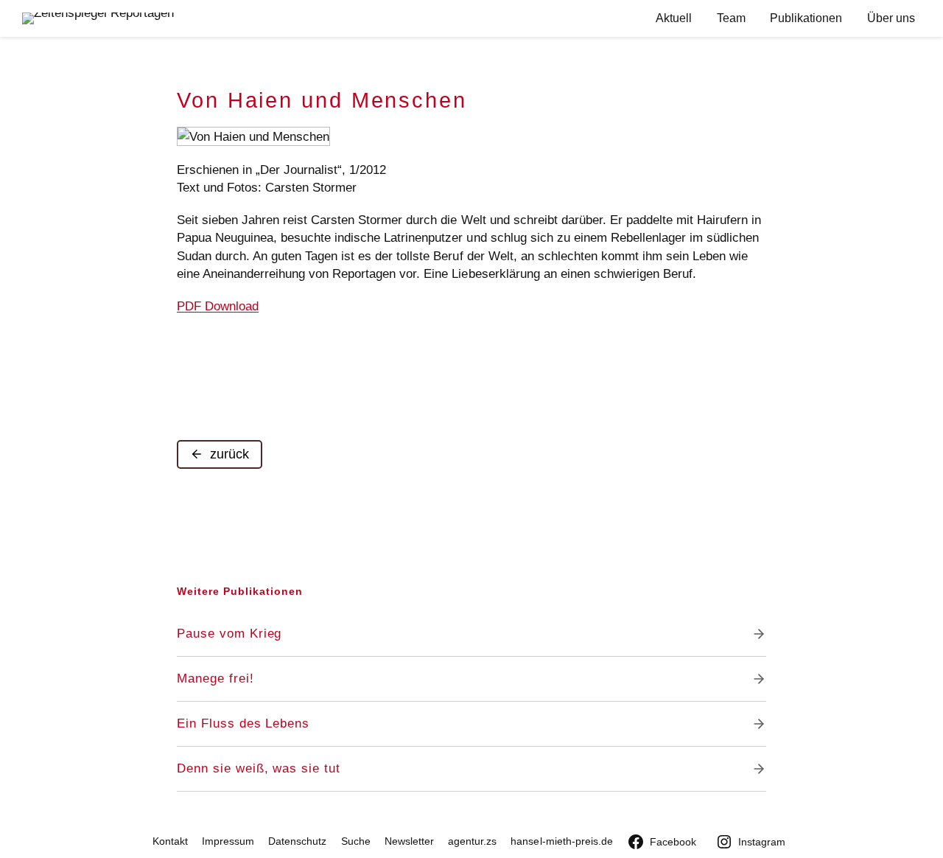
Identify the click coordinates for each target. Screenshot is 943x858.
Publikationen (806, 18)
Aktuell (674, 18)
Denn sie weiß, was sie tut (258, 768)
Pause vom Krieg (229, 634)
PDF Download (218, 306)
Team (731, 18)
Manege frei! (215, 679)
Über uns (891, 18)
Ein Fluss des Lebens (243, 723)
